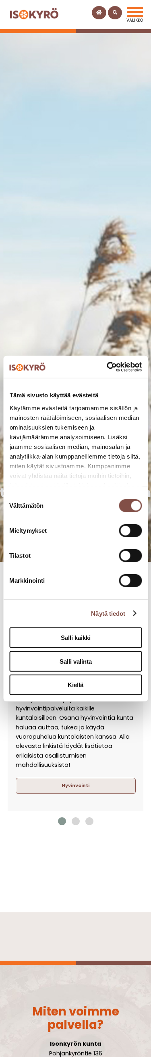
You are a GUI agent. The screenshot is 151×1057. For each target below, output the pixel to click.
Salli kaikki (76, 637)
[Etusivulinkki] (34, 14)
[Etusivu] (99, 12)
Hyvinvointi (75, 785)
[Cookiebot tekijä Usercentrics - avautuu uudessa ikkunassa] (107, 366)
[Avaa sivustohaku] (115, 12)
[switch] (130, 530)
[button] (62, 821)
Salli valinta (76, 661)
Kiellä (75, 684)
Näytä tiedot (108, 613)
